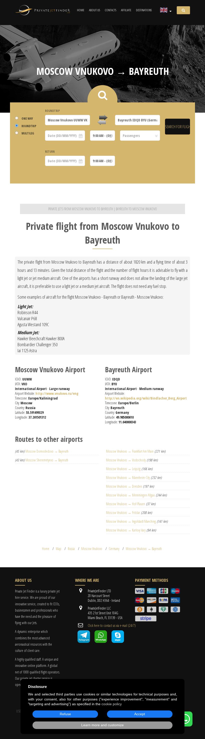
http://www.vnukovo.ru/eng (57, 393)
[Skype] (118, 641)
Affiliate (126, 10)
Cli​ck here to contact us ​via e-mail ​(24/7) (112, 625)
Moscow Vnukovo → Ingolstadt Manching (131, 521)
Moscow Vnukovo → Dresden (124, 486)
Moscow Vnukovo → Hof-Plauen (125, 503)
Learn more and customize (102, 725)
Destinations (144, 10)
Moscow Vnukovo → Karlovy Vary (126, 530)
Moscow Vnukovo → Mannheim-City (128, 477)
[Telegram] (84, 641)
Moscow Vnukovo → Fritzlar (123, 512)
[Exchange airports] (103, 120)
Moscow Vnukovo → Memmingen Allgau (130, 495)
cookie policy (112, 704)
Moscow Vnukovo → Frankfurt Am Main (130, 451)
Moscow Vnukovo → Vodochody (126, 460)
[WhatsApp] (185, 725)
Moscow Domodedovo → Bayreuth (47, 451)
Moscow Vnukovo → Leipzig (123, 468)
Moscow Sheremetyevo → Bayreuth (47, 460)
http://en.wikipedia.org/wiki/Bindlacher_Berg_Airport (146, 398)
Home (80, 10)
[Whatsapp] (100, 641)
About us (94, 10)
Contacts (110, 10)
